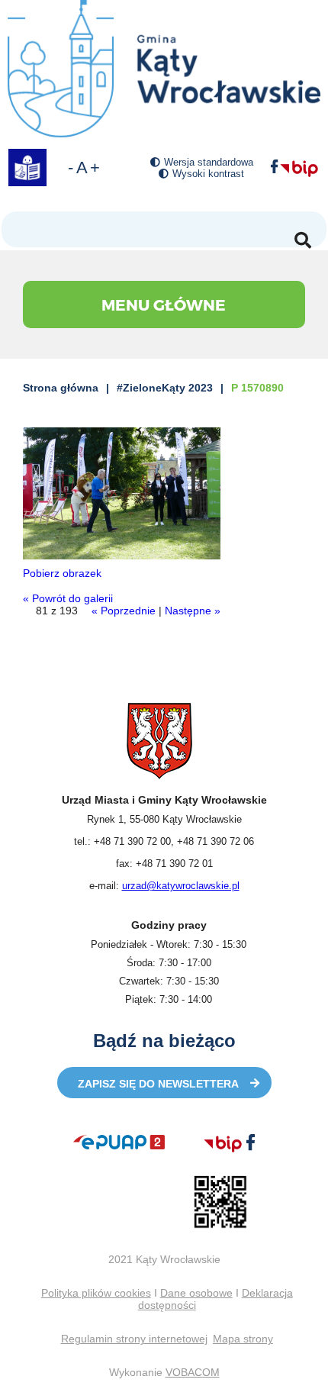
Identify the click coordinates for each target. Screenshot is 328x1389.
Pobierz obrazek (62, 573)
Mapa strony (243, 1339)
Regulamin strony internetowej (134, 1339)
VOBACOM (193, 1372)
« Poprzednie (124, 610)
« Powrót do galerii (68, 598)
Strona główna (60, 388)
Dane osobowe (196, 1293)
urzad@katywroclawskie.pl (181, 885)
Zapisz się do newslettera (158, 1084)
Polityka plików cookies (96, 1293)
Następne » (192, 610)
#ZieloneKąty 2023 (165, 388)
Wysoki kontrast (208, 173)
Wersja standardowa (208, 162)
